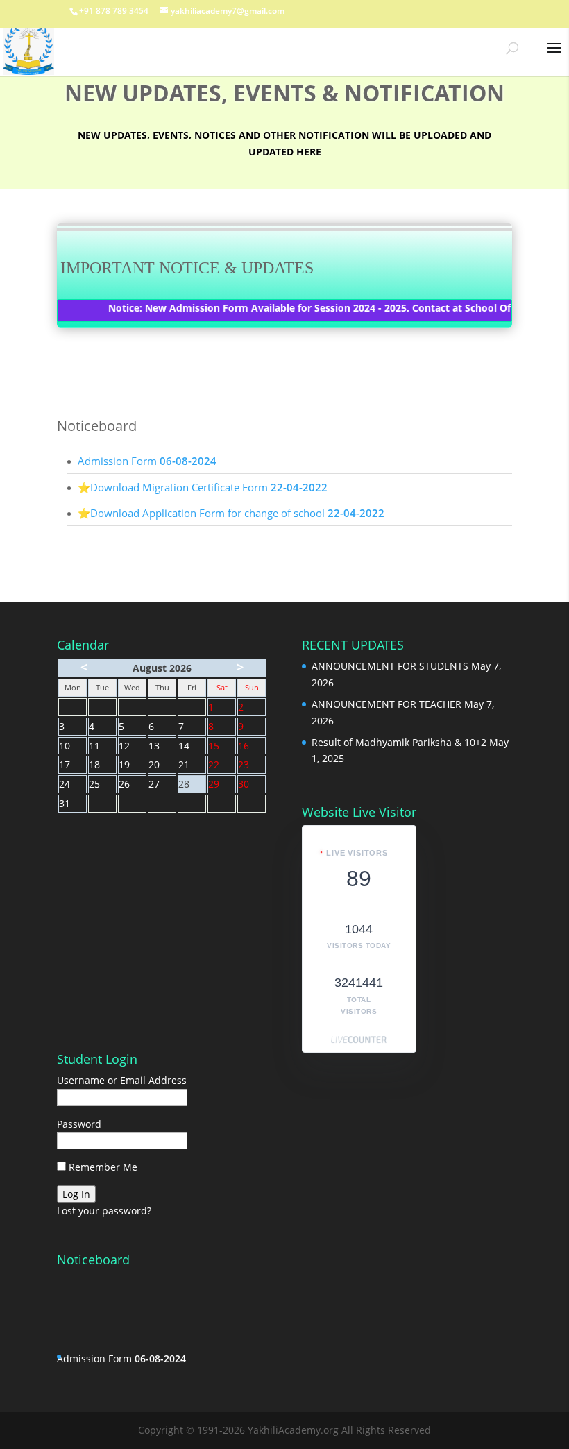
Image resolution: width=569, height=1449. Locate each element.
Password (79, 1123)
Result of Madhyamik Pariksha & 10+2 (399, 742)
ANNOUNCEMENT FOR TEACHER (386, 704)
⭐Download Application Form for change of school (231, 513)
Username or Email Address (122, 1080)
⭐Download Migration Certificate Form (203, 487)
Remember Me (101, 1166)
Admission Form (147, 461)
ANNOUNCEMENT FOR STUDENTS (390, 665)
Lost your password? (104, 1210)
